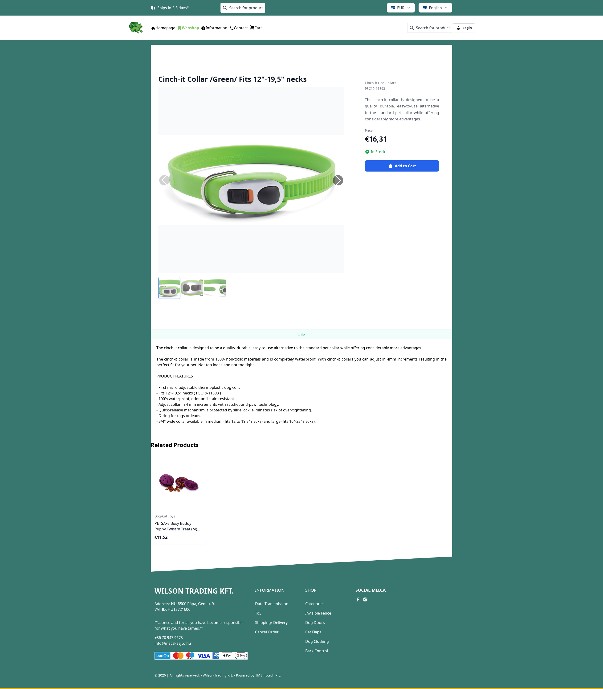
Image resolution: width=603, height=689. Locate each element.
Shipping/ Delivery (271, 622)
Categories (315, 603)
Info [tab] (301, 334)
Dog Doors (315, 622)
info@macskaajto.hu (173, 643)
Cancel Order (267, 632)
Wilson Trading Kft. (194, 591)
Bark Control (316, 650)
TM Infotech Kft (267, 675)
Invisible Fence (318, 613)
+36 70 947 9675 (169, 637)
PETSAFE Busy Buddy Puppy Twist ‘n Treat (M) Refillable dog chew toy (176, 529)
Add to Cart (405, 165)
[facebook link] (357, 599)
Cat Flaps (313, 632)
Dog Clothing (317, 641)
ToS (258, 613)
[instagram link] (365, 599)
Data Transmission (271, 603)
